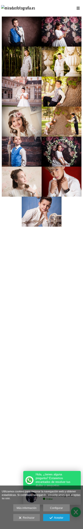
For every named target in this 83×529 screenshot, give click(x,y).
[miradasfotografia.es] (18, 8)
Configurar (56, 508)
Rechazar (28, 517)
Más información (27, 508)
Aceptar (58, 517)
